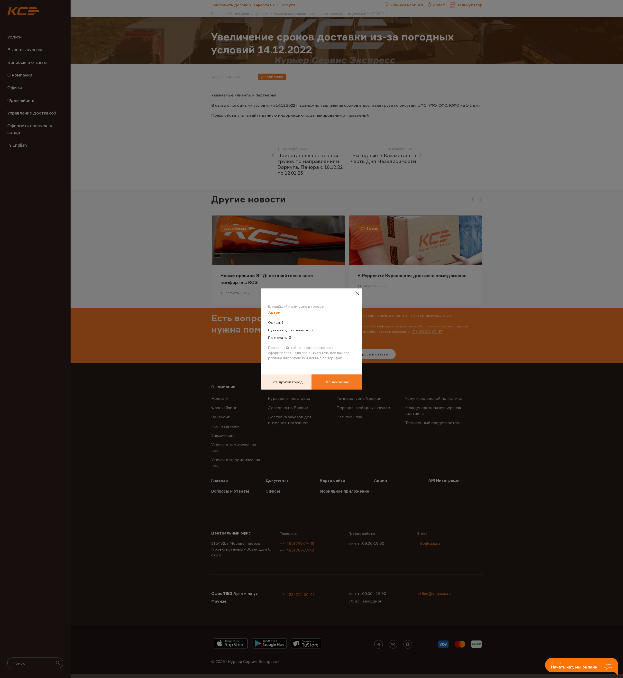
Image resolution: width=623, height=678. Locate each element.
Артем (274, 312)
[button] (581, 667)
